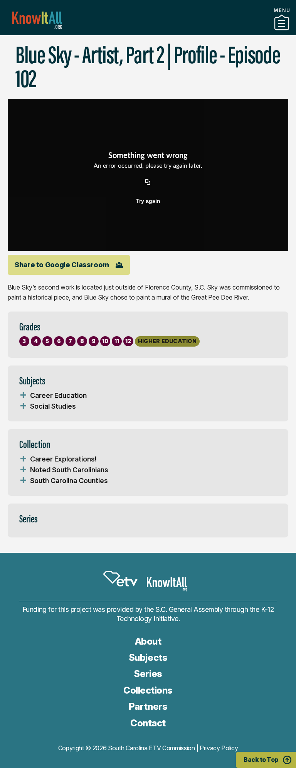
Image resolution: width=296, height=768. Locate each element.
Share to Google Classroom (62, 265)
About (148, 641)
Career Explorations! (63, 459)
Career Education (58, 395)
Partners (148, 32)
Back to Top (261, 759)
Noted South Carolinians (69, 470)
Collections (148, 690)
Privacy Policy (219, 748)
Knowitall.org (37, 20)
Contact (148, 723)
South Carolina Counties (69, 481)
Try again (148, 201)
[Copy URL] (148, 182)
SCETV (120, 578)
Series (148, 673)
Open (23, 395)
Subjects (148, 657)
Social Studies (53, 406)
